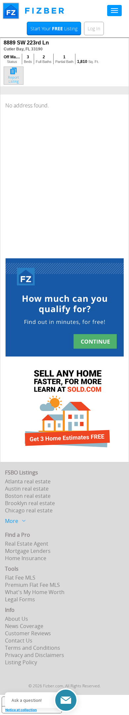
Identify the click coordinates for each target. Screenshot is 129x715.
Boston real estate (28, 496)
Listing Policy (21, 662)
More (11, 520)
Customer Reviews (28, 633)
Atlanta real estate (28, 481)
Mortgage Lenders (28, 551)
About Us (16, 618)
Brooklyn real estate (30, 503)
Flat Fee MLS (20, 577)
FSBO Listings (21, 472)
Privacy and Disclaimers (34, 655)
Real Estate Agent (26, 543)
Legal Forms (20, 599)
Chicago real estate (29, 510)
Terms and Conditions (32, 647)
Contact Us (18, 640)
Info (10, 610)
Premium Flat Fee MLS (32, 584)
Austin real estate (27, 488)
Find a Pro (17, 534)
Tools (12, 568)
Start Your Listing (53, 28)
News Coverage (24, 626)
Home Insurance (25, 558)
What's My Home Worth (34, 592)
